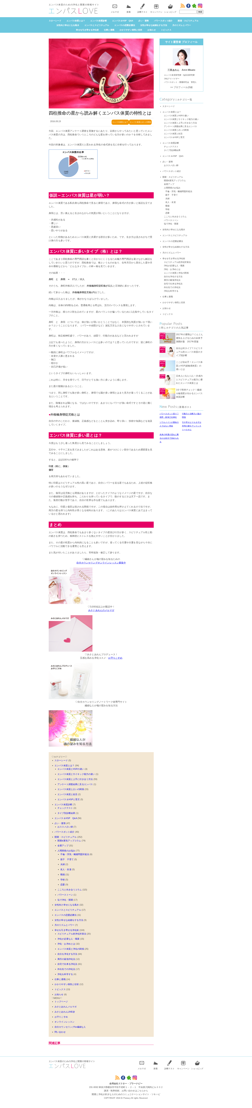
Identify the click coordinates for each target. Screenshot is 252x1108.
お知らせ (151, 30)
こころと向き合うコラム (69, 889)
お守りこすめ (115, 658)
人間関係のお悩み (66, 850)
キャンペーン (156, 12)
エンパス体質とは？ (75, 21)
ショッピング (170, 12)
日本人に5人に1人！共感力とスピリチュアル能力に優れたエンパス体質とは (189, 379)
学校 (62, 879)
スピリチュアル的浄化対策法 (71, 933)
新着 (129, 12)
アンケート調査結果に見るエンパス (75, 784)
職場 (62, 874)
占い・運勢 (143, 21)
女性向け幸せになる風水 (67, 25)
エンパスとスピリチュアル (96, 25)
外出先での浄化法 (66, 969)
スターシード (55, 21)
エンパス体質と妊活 (67, 794)
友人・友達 (65, 869)
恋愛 (62, 884)
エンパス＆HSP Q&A (122, 21)
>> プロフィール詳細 (181, 87)
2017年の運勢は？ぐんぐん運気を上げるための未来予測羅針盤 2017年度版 (189, 338)
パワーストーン (65, 894)
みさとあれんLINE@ (65, 1011)
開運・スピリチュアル (188, 21)
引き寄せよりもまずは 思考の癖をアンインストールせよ (191, 426)
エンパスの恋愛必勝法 (124, 25)
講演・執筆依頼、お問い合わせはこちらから (126, 1090)
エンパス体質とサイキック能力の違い (76, 774)
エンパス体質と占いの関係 (140, 122)
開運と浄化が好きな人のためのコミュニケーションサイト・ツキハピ (126, 1094)
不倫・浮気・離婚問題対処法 (74, 854)
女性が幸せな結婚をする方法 (153, 25)
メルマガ (115, 12)
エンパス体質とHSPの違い (70, 769)
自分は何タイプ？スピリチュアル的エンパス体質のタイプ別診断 (189, 352)
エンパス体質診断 (98, 21)
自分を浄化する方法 (67, 954)
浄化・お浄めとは (66, 944)
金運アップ (63, 845)
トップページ (61, 1001)
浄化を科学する (65, 974)
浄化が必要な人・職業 (68, 939)
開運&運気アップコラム (69, 840)
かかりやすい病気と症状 (131, 30)
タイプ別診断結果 (66, 813)
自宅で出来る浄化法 (67, 964)
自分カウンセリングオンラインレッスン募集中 (101, 562)
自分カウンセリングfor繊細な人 (70, 1027)
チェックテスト (65, 808)
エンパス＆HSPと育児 (68, 799)
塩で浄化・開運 (65, 900)
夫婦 (62, 864)
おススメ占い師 (65, 827)
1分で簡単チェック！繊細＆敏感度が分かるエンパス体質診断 (189, 393)
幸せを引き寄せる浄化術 (87, 30)
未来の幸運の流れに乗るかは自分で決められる (169, 438)
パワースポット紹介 (163, 21)
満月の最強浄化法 (66, 959)
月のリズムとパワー (181, 25)
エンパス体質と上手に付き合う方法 (75, 779)
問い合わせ (60, 1032)
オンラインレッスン (64, 1022)
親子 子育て (67, 859)
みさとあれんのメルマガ (101, 610)
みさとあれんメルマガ (66, 1006)
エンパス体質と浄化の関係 (70, 949)
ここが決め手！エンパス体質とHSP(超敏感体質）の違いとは (189, 366)
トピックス (166, 30)
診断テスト (142, 12)
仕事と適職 (109, 30)
